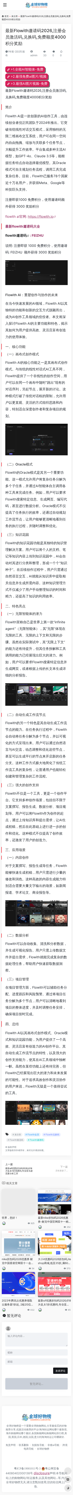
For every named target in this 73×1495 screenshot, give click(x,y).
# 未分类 (17, 1134)
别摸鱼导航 (38, 1444)
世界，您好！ (10, 1217)
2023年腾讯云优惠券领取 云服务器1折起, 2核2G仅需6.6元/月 (17, 1302)
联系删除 (24, 1444)
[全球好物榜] (36, 5)
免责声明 (11, 1444)
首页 (6, 16)
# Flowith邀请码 (35, 1140)
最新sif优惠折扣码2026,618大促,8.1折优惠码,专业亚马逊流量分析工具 (54, 1302)
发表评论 (60, 1370)
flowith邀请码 (16, 235)
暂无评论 (14, 1315)
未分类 (14, 16)
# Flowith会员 (32, 1134)
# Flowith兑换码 (51, 1134)
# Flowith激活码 (15, 1140)
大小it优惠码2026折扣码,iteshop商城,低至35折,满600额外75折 (54, 1261)
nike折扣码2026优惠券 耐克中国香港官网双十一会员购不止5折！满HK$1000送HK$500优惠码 (18, 1261)
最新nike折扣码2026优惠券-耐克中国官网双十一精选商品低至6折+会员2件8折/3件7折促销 (54, 1220)
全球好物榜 (43, 1448)
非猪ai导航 (53, 1444)
